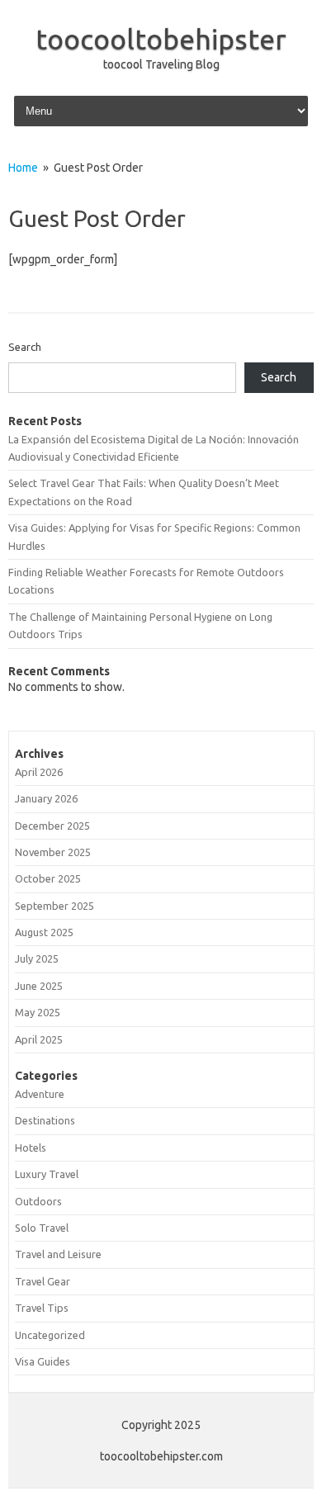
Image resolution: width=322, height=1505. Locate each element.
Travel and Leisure (58, 1254)
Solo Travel (42, 1227)
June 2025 (39, 986)
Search (24, 347)
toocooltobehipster (161, 38)
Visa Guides (42, 1361)
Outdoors (38, 1201)
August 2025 (44, 932)
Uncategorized (50, 1335)
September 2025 (54, 905)
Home (23, 167)
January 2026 (46, 798)
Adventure (39, 1094)
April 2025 (39, 1039)
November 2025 (53, 852)
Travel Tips (42, 1307)
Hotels (30, 1147)
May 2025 (37, 1012)
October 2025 (48, 878)
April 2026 (39, 772)
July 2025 (37, 958)
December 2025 (52, 825)
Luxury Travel (46, 1174)
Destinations (45, 1120)
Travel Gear (42, 1281)
